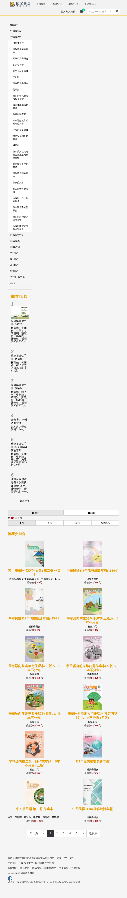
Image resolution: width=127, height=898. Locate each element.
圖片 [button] (37, 513)
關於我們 (12, 868)
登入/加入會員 (68, 11)
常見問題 (24, 868)
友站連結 (89, 4)
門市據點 (63, 868)
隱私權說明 (50, 868)
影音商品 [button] (105, 523)
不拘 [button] (22, 523)
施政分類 (57, 4)
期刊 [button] (77, 523)
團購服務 (37, 868)
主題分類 (41, 4)
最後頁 (93, 833)
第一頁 (34, 833)
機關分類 (73, 4)
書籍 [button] (49, 523)
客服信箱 (76, 868)
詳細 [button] (92, 513)
